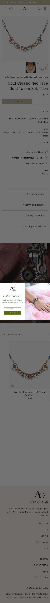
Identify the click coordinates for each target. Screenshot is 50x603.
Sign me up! (12, 312)
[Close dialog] (48, 284)
